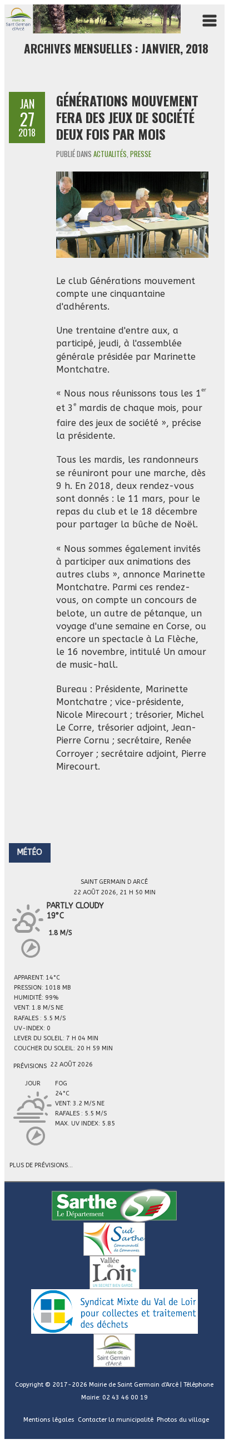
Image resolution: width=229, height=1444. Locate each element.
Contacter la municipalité (115, 1419)
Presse (140, 153)
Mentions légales (48, 1419)
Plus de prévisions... (41, 1164)
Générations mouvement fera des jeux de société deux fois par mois (127, 117)
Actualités (110, 153)
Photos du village (183, 1419)
